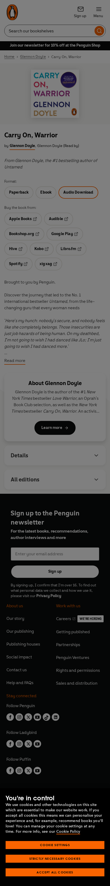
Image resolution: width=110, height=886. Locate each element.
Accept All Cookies (55, 872)
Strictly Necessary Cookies (55, 859)
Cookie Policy (68, 831)
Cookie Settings (55, 845)
